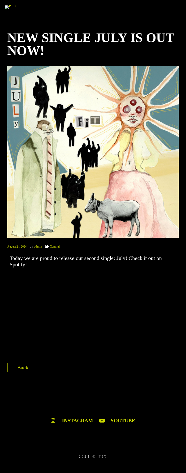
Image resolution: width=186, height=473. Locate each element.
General (55, 246)
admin (38, 246)
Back (22, 368)
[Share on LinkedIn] (166, 369)
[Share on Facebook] (149, 369)
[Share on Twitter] (157, 369)
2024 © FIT (93, 456)
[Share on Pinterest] (174, 369)
